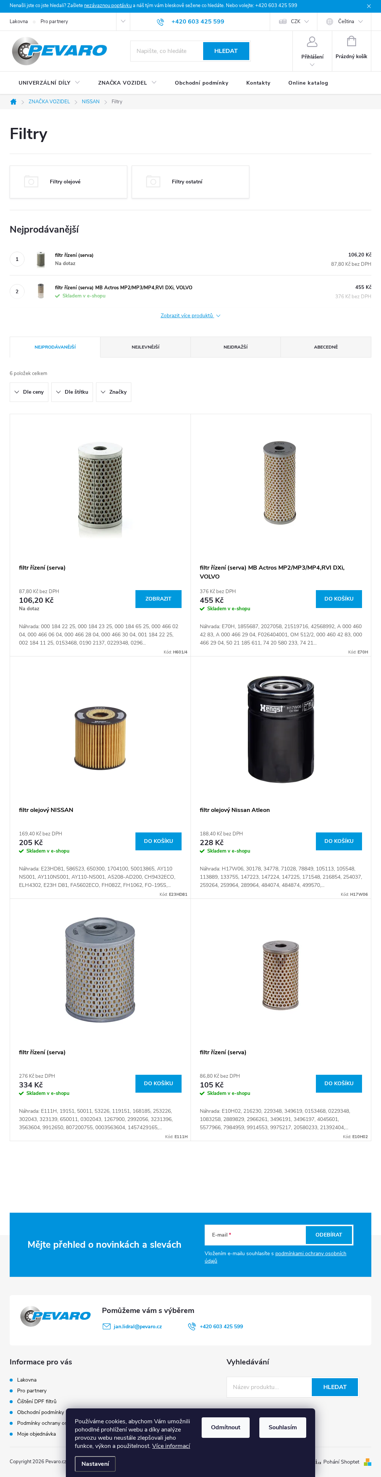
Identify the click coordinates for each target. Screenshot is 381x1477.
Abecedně (326, 347)
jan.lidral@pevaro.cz (138, 1326)
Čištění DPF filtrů (37, 1401)
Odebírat (329, 1234)
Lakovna (19, 21)
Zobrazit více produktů (187, 316)
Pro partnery (54, 21)
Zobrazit (158, 598)
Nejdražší (235, 347)
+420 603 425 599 (221, 1326)
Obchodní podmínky (40, 1412)
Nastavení (95, 1464)
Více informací (171, 1446)
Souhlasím (283, 1427)
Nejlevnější (145, 347)
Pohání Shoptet (342, 1461)
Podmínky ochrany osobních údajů (57, 1423)
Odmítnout (225, 1427)
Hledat (226, 51)
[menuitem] (49, 83)
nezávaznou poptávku (108, 5)
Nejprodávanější (55, 347)
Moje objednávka (36, 1433)
